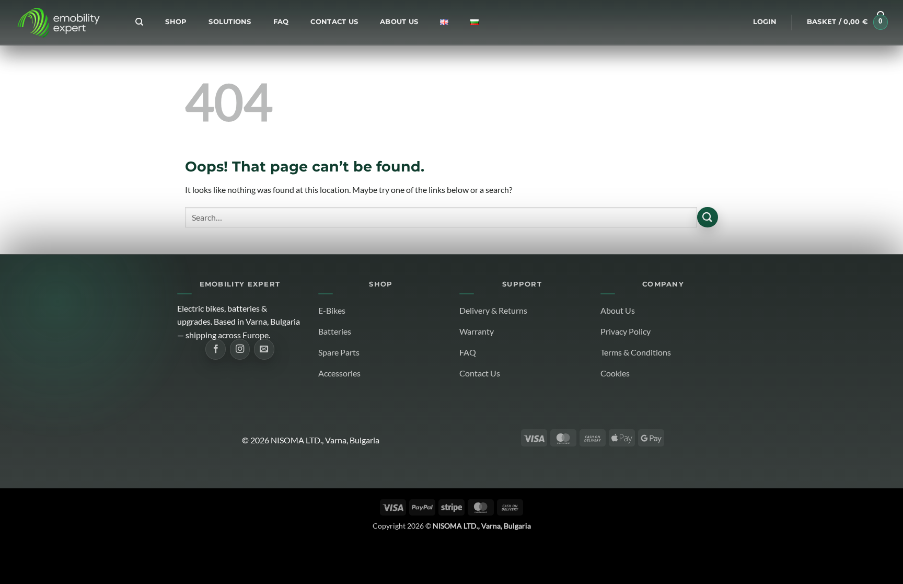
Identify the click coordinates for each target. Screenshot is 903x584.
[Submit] (707, 217)
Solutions (230, 22)
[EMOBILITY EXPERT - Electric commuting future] (58, 22)
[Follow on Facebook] (215, 349)
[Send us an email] (264, 349)
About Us (399, 22)
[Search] (139, 22)
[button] (765, 22)
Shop (176, 22)
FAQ (281, 22)
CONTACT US (334, 22)
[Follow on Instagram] (240, 349)
